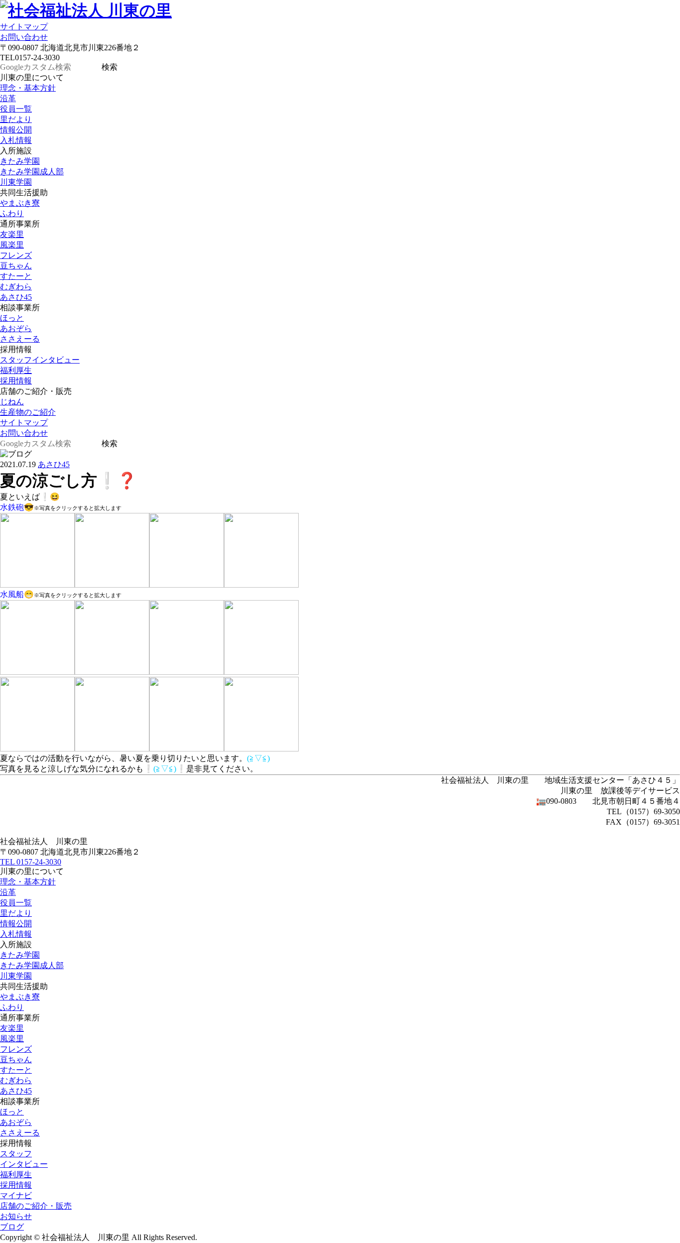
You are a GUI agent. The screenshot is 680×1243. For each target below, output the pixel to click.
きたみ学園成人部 (32, 171)
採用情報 (16, 380)
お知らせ (16, 1216)
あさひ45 (16, 297)
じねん (12, 401)
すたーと (16, 276)
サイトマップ (24, 26)
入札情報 (16, 140)
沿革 (8, 98)
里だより (16, 119)
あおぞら (16, 328)
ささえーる (20, 339)
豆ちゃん (16, 265)
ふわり (12, 213)
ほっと (12, 318)
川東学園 (16, 182)
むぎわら (16, 286)
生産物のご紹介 (28, 412)
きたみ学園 (20, 161)
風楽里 (12, 245)
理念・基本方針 (28, 88)
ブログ (12, 1227)
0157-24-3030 (30, 862)
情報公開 (16, 129)
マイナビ (16, 1195)
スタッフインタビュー (40, 360)
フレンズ (16, 255)
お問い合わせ (24, 37)
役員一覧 (16, 109)
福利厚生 (16, 370)
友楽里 (12, 234)
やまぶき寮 (20, 203)
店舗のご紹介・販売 (36, 1206)
